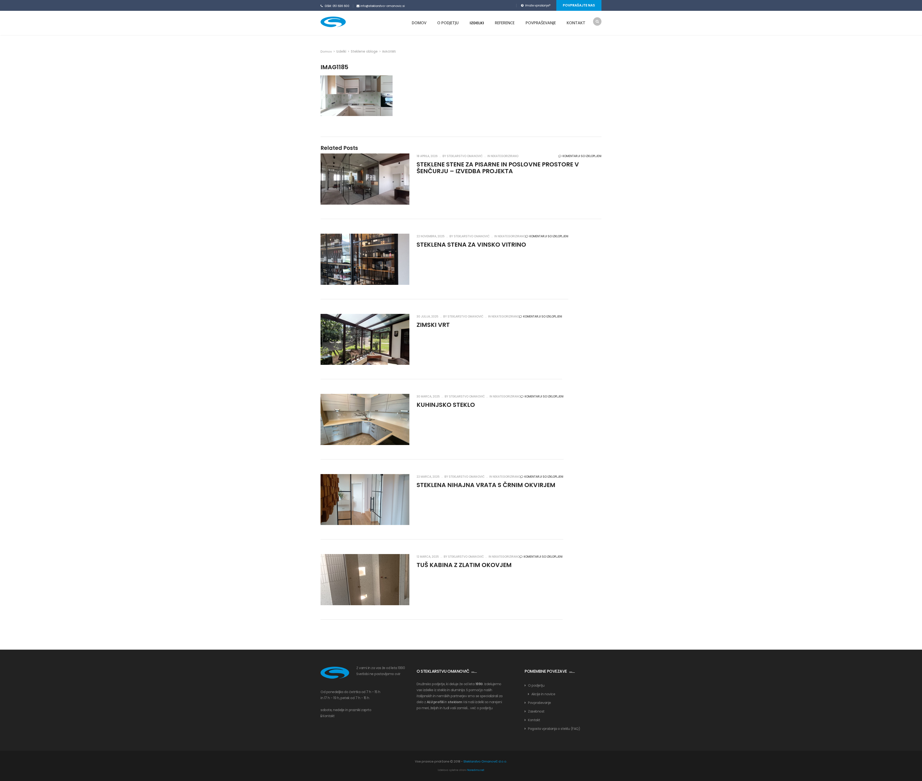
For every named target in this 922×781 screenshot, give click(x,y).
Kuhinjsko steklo (446, 405)
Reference (505, 22)
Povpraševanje (541, 22)
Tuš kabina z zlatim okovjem (464, 565)
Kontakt (576, 22)
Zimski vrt (433, 325)
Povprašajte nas (579, 5)
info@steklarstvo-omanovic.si (382, 6)
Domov (419, 22)
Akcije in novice (543, 694)
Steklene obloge (364, 51)
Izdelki (477, 23)
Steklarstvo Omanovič (464, 156)
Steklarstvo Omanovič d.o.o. (485, 761)
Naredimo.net (475, 770)
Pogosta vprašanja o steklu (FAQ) (554, 728)
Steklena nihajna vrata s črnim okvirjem (486, 485)
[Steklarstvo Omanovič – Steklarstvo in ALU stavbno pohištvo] (342, 22)
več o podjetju (481, 708)
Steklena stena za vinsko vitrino (471, 244)
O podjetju (448, 22)
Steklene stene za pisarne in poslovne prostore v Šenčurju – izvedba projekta (498, 167)
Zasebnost (536, 711)
